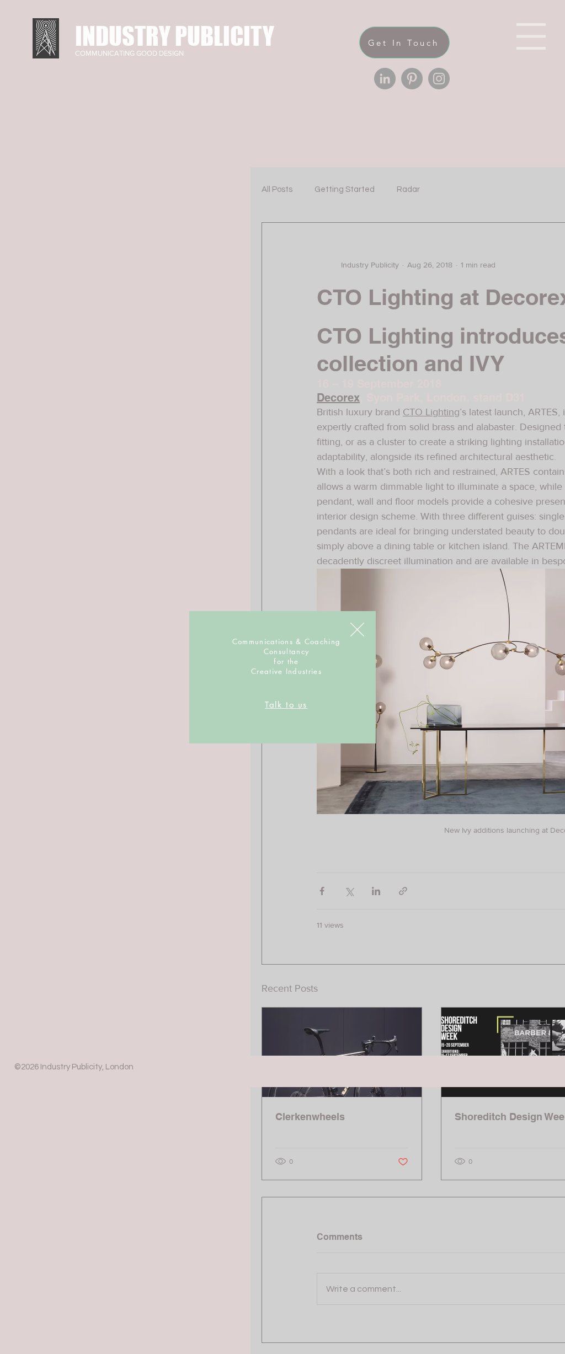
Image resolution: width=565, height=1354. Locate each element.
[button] (357, 629)
